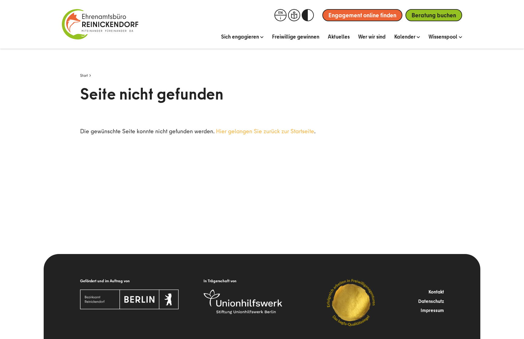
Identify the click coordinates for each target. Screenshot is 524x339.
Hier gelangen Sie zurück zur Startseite (265, 131)
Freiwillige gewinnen (295, 36)
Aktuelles (339, 36)
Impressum (432, 310)
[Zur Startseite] (100, 24)
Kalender (404, 36)
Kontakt (436, 291)
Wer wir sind (372, 36)
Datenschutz (431, 301)
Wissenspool (442, 36)
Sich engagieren (240, 36)
